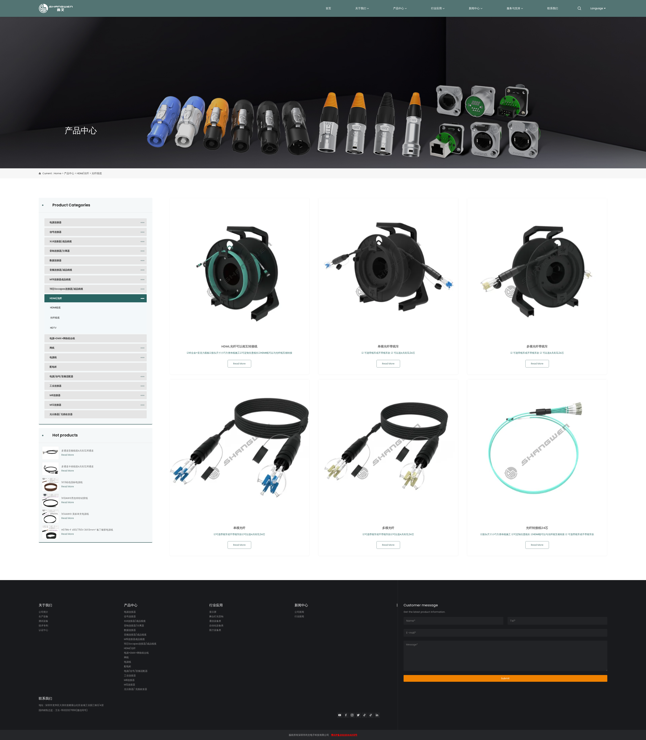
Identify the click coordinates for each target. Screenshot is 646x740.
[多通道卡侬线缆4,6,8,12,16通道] (50, 469)
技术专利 (43, 625)
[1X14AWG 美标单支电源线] (50, 516)
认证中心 (43, 630)
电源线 (53, 357)
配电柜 (53, 366)
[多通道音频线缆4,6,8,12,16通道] (50, 453)
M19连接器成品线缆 (60, 279)
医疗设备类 (215, 630)
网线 (52, 347)
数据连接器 (55, 260)
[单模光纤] (239, 449)
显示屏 (212, 612)
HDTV (53, 327)
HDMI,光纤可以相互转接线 (239, 346)
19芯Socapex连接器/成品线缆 (66, 289)
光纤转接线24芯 (537, 528)
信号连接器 (55, 232)
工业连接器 (55, 386)
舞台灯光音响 (216, 616)
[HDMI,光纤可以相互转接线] (239, 268)
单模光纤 (239, 528)
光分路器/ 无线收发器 (61, 414)
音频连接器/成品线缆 (61, 270)
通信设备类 (215, 621)
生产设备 (43, 616)
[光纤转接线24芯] (537, 449)
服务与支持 (513, 8)
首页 (328, 8)
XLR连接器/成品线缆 (61, 241)
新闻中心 (474, 8)
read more (239, 363)
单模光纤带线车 (388, 346)
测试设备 (43, 621)
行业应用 (436, 8)
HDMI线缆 (55, 307)
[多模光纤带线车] (537, 268)
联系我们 (552, 8)
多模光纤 (388, 528)
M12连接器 (55, 405)
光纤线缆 (55, 317)
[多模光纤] (388, 449)
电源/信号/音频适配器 (61, 376)
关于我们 (360, 8)
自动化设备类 (216, 625)
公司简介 (43, 612)
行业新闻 (299, 616)
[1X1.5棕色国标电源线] (50, 484)
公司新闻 (299, 612)
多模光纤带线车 (537, 346)
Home (57, 173)
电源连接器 (55, 222)
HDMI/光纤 (83, 173)
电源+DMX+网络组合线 (62, 338)
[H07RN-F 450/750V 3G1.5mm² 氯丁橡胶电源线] (50, 532)
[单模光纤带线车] (388, 268)
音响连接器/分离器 (60, 251)
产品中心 (398, 8)
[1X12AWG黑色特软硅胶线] (50, 500)
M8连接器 (55, 395)
